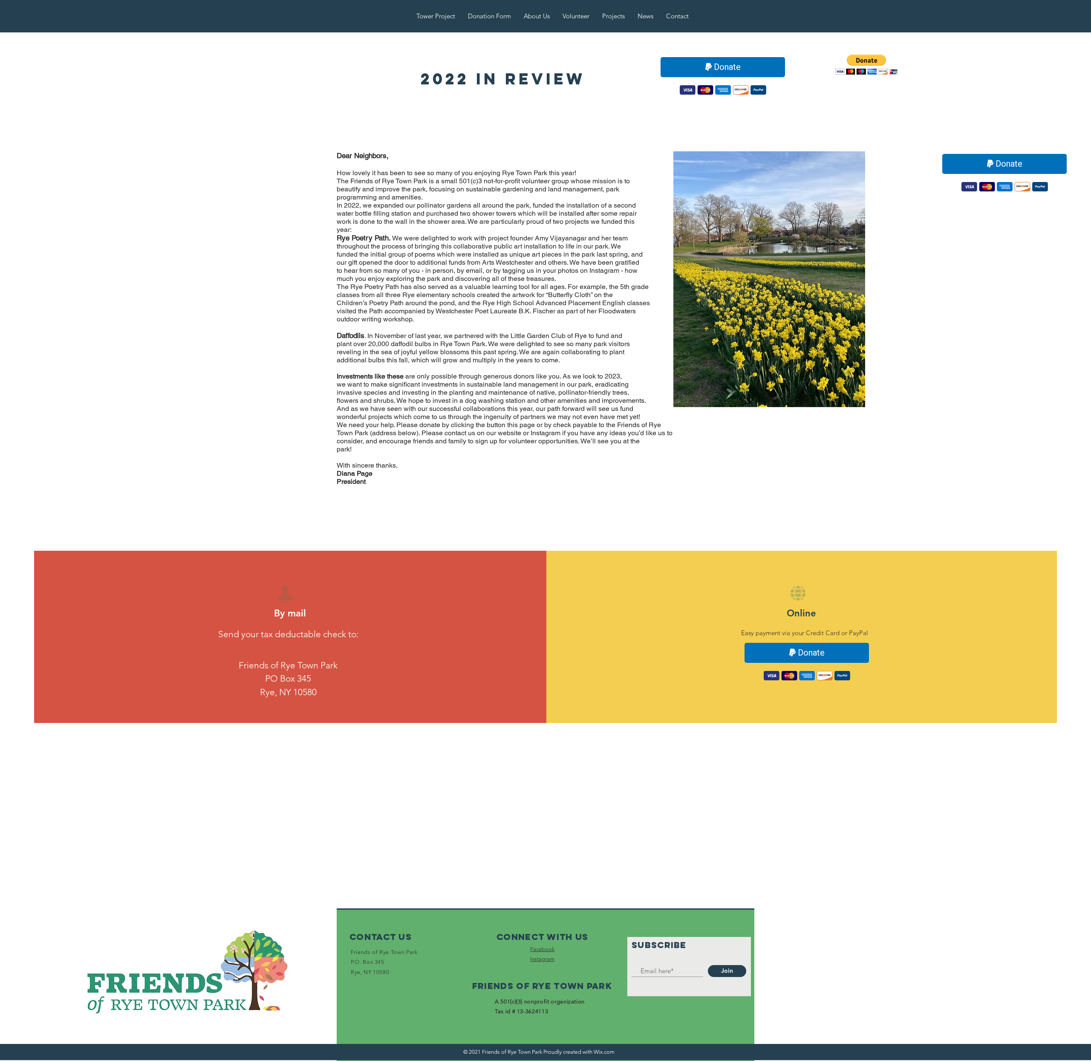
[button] (866, 65)
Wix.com (604, 1052)
